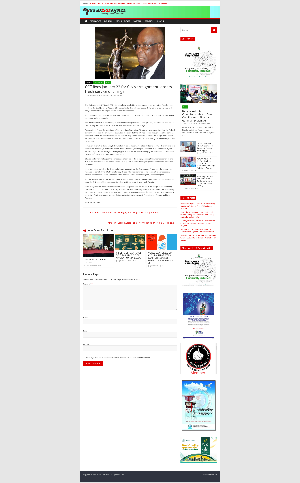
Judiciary (89, 83)
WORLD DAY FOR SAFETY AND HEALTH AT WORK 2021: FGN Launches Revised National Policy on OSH (161, 257)
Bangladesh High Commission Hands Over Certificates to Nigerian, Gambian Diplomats (122, 3)
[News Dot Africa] (85, 21)
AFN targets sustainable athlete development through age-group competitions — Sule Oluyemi (197, 223)
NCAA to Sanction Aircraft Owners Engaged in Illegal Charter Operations (121, 212)
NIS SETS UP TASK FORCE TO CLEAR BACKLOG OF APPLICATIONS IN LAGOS (128, 255)
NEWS (108, 83)
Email (85, 331)
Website (86, 344)
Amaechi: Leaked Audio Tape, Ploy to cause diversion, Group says (142, 222)
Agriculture (95, 21)
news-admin (105, 95)
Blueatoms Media (210, 475)
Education (137, 21)
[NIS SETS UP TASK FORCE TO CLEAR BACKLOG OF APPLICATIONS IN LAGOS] (130, 235)
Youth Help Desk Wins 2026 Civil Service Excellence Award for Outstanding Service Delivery (205, 181)
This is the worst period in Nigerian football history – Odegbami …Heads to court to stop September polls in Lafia (197, 214)
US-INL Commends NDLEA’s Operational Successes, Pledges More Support (205, 147)
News (185, 107)
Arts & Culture (123, 21)
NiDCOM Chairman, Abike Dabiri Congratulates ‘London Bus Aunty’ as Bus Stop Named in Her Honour (198, 237)
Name (85, 317)
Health (160, 21)
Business (108, 21)
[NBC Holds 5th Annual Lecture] (98, 235)
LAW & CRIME (99, 83)
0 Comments (117, 95)
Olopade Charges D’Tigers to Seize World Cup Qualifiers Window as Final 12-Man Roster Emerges (197, 206)
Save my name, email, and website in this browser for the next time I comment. (118, 357)
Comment (87, 284)
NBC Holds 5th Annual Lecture (95, 261)
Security (149, 21)
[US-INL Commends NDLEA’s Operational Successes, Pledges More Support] (188, 142)
